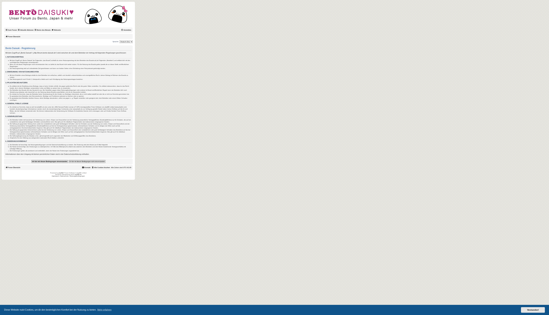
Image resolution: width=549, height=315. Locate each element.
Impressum (55, 176)
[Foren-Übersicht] (71, 16)
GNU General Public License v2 (65, 107)
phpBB (60, 173)
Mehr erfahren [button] (104, 310)
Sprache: (116, 41)
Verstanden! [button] (533, 310)
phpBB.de (78, 174)
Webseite (57, 30)
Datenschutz (64, 176)
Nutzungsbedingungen (77, 176)
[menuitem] (126, 30)
